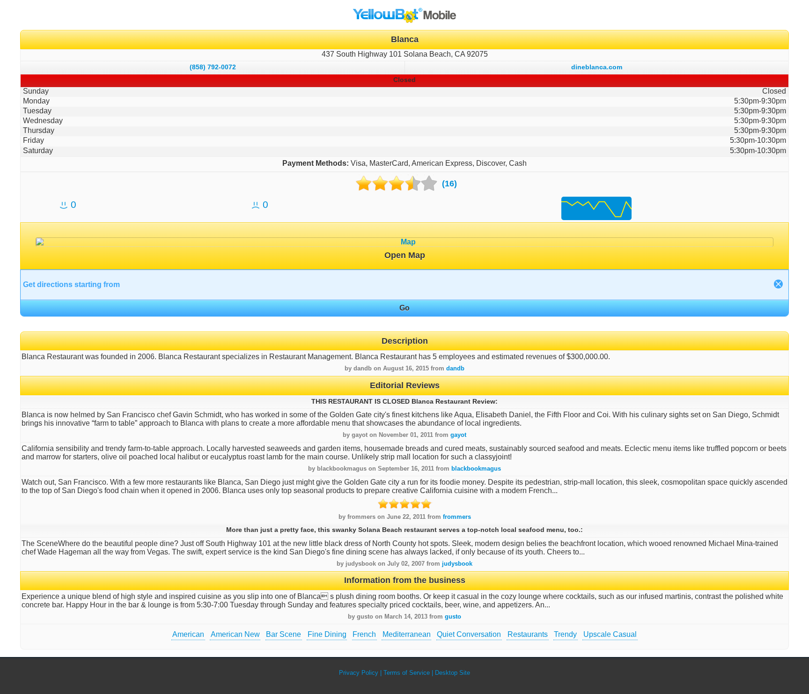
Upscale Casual (610, 634)
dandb (455, 368)
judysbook (457, 563)
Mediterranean (406, 634)
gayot (458, 434)
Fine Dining (327, 634)
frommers (457, 516)
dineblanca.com (596, 67)
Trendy (565, 634)
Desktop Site (452, 672)
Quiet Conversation (469, 634)
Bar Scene (283, 634)
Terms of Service (406, 672)
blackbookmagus (476, 468)
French (364, 634)
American (188, 634)
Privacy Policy (358, 672)
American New (235, 634)
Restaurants (527, 634)
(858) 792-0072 (213, 67)
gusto (453, 616)
